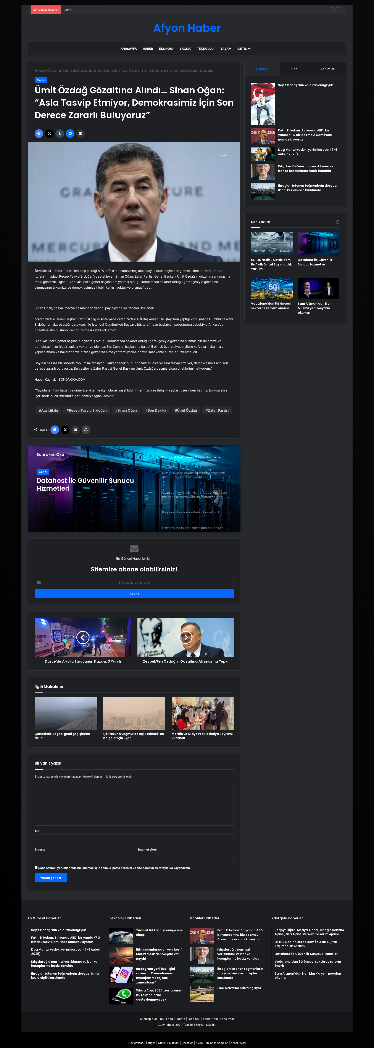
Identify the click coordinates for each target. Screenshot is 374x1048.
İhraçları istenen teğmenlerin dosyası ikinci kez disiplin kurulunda (307, 187)
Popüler (262, 69)
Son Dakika (157, 410)
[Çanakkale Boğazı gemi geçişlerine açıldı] (66, 713)
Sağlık (185, 48)
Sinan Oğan (127, 410)
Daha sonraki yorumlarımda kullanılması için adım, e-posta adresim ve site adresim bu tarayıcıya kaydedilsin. (114, 868)
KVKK (199, 1043)
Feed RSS (194, 1019)
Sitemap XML (149, 1019)
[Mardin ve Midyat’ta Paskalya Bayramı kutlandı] (203, 713)
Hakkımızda (135, 1043)
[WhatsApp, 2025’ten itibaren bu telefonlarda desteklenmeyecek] (121, 996)
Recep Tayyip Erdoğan (88, 410)
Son (294, 69)
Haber (148, 48)
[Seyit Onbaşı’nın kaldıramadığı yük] (263, 104)
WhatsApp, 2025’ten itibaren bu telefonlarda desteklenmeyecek (159, 995)
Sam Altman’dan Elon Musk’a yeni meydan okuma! (315, 308)
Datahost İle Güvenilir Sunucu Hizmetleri (90, 9)
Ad (38, 831)
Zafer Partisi (218, 410)
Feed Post (227, 1019)
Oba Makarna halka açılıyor (239, 988)
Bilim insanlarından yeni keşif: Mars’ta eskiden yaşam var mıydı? (159, 954)
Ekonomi (166, 48)
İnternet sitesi (147, 849)
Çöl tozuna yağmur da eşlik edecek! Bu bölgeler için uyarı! (133, 736)
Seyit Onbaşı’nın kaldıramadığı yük (305, 85)
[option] (134, 488)
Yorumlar (327, 69)
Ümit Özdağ (187, 410)
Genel (57, 70)
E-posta (41, 849)
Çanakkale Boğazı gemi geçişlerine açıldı (62, 736)
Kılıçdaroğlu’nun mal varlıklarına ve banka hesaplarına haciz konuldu (306, 168)
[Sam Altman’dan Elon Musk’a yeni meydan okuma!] (318, 288)
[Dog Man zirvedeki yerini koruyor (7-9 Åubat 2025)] (263, 154)
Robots (180, 1019)
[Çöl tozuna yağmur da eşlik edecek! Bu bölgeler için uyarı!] (134, 713)
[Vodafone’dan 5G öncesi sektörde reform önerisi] (272, 288)
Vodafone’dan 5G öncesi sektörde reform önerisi (271, 305)
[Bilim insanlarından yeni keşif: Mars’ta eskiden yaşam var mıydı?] (121, 955)
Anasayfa (129, 48)
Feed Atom (210, 1019)
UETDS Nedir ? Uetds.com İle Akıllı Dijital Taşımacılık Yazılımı (271, 264)
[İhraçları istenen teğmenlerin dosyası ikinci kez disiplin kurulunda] (263, 191)
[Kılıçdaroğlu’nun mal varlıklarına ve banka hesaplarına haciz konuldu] (263, 172)
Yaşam (225, 48)
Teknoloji (205, 48)
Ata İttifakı (49, 410)
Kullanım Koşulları (216, 1043)
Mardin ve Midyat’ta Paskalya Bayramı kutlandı (202, 736)
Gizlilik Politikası (168, 1043)
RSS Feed (166, 1019)
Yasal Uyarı (238, 1043)
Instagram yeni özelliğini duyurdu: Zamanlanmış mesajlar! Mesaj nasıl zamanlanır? (155, 976)
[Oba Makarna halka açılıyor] (202, 994)
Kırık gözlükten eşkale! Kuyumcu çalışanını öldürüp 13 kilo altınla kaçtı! (90, 484)
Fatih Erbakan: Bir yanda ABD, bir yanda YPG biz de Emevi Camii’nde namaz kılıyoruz (305, 135)
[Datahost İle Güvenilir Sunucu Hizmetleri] (318, 244)
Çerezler (187, 1043)
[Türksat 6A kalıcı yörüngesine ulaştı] (121, 936)
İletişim (243, 48)
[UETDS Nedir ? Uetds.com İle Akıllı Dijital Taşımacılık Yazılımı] (272, 244)
